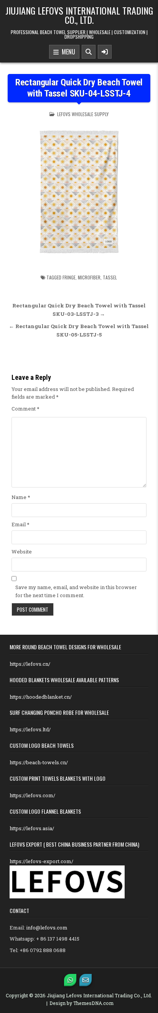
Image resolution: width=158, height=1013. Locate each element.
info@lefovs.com (46, 927)
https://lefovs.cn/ (30, 663)
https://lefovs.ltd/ (30, 729)
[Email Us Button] (85, 980)
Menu (67, 51)
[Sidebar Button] (105, 52)
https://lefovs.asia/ (32, 828)
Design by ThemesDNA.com (81, 1003)
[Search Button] (88, 52)
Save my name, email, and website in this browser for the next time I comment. (76, 591)
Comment (26, 408)
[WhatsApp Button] (70, 980)
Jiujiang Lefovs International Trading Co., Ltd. (79, 14)
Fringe (69, 277)
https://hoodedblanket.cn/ (41, 696)
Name (21, 497)
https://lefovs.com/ (32, 795)
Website (22, 551)
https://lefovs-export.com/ (41, 861)
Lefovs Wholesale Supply (83, 114)
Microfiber (89, 277)
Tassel (110, 277)
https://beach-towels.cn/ (39, 762)
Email (21, 524)
